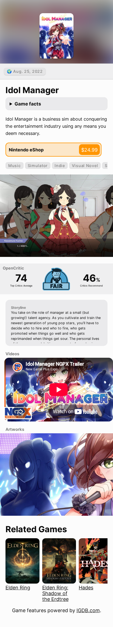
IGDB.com (88, 610)
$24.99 (89, 150)
